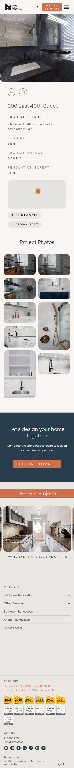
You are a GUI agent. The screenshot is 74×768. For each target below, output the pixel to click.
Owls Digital (60, 762)
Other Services (14, 603)
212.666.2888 (39, 7)
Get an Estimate (52, 7)
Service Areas (13, 627)
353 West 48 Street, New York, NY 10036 (27, 686)
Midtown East (24, 224)
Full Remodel (24, 215)
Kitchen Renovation (17, 619)
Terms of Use (11, 757)
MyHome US (12, 587)
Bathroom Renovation (18, 611)
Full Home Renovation (18, 595)
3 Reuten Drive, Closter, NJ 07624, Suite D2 (29, 690)
